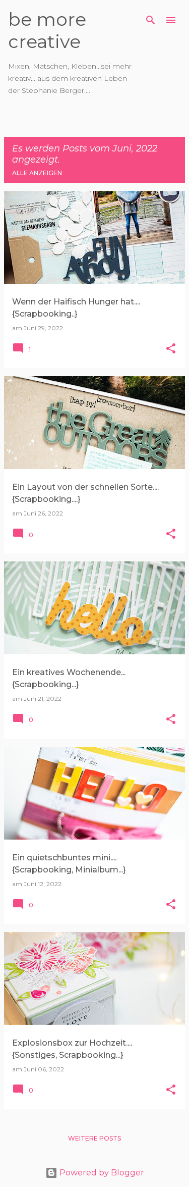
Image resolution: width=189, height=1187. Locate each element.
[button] (171, 349)
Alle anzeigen (37, 173)
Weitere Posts (94, 1138)
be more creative (47, 30)
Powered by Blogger (100, 1172)
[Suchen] (151, 20)
